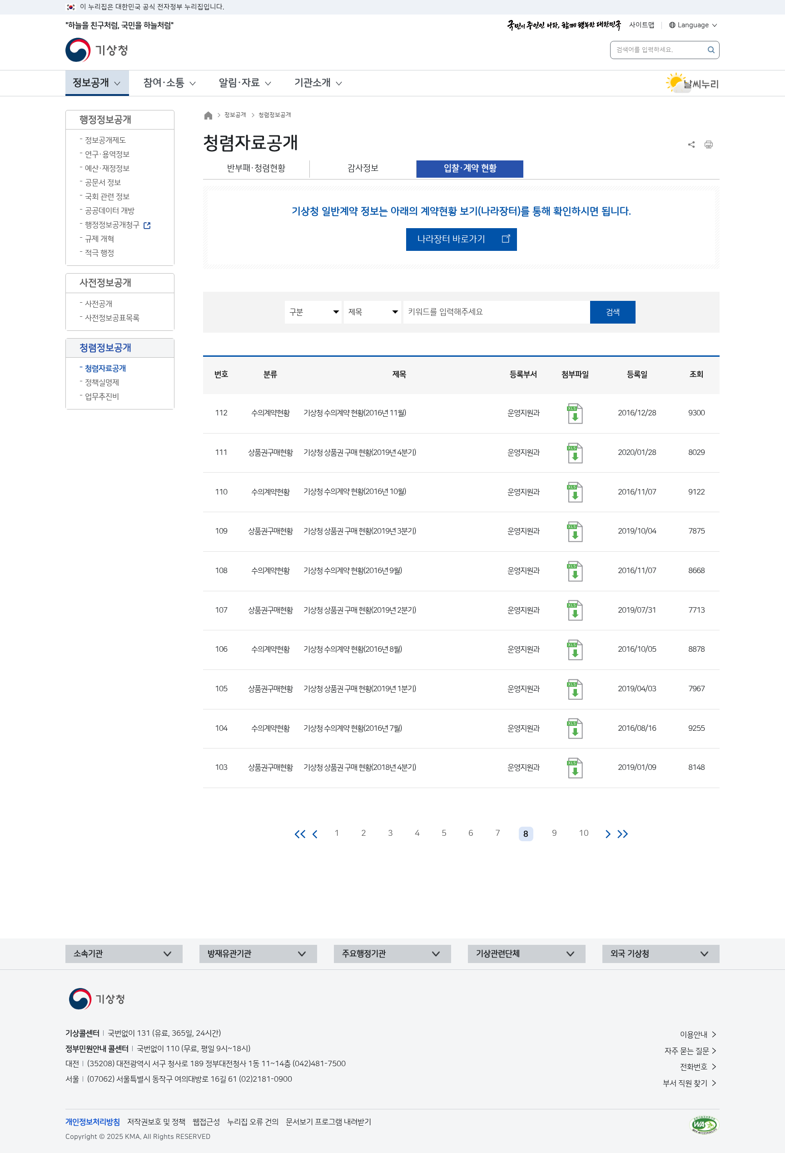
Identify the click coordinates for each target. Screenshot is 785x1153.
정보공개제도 (105, 140)
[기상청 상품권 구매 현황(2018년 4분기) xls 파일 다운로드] (575, 768)
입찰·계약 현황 (470, 168)
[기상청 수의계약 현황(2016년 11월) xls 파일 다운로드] (575, 413)
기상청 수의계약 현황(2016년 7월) (352, 728)
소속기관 (88, 953)
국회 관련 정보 (107, 197)
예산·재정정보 (107, 169)
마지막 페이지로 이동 (622, 834)
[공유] (691, 144)
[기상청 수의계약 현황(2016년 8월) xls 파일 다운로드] (575, 650)
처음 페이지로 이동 (300, 834)
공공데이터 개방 (109, 211)
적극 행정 (99, 253)
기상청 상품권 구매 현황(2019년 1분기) (359, 689)
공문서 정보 (103, 183)
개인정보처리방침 (92, 1122)
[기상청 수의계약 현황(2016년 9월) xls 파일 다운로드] (575, 571)
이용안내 (694, 1035)
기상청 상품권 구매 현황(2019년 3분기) (359, 531)
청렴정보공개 (274, 115)
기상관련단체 (498, 953)
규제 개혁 (99, 239)
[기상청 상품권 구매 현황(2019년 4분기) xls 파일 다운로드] (575, 453)
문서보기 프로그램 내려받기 (328, 1122)
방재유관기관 (229, 953)
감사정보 (363, 168)
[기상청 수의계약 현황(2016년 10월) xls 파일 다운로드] (575, 492)
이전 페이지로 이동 (315, 834)
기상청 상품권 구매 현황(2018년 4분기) (359, 768)
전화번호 (694, 1067)
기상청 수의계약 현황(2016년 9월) (352, 571)
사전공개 (98, 304)
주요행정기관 (364, 953)
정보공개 (91, 83)
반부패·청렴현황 (256, 168)
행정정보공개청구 (112, 225)
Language (693, 25)
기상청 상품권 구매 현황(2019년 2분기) (359, 610)
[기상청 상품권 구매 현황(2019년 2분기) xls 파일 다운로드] (575, 610)
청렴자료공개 (105, 368)
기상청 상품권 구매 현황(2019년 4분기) (359, 453)
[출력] (708, 144)
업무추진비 (102, 397)
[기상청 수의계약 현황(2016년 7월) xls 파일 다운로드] (575, 728)
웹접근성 (206, 1122)
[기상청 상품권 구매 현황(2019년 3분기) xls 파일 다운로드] (575, 531)
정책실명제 (102, 383)
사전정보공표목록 (112, 318)
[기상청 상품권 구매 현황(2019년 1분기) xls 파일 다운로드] (575, 689)
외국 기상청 (630, 953)
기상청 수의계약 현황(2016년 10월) (354, 492)
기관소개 (312, 83)
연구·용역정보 (107, 154)
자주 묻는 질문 (687, 1051)
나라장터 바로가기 (451, 240)
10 (584, 833)
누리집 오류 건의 (252, 1122)
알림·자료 (239, 83)
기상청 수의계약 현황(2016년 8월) (352, 649)
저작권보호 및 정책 (156, 1122)
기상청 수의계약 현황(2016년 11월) (354, 413)
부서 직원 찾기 (686, 1083)
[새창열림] (692, 83)
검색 (613, 312)
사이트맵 (642, 25)
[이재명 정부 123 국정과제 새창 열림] (564, 25)
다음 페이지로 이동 (608, 834)
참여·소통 (164, 83)
